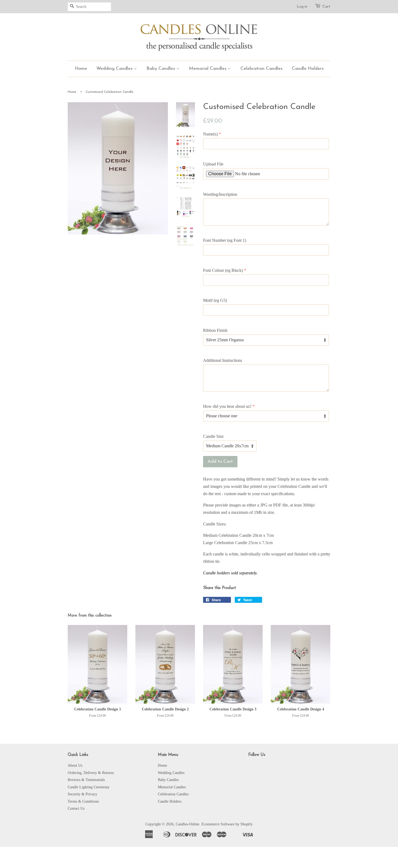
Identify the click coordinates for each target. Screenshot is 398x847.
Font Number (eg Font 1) (224, 240)
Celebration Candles (261, 68)
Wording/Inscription (220, 194)
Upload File (213, 164)
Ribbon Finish (215, 330)
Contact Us (76, 808)
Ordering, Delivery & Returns (91, 773)
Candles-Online (187, 824)
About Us (75, 765)
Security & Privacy (82, 794)
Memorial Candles (208, 68)
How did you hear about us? (227, 406)
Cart (326, 7)
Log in (302, 7)
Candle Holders (308, 68)
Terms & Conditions (83, 801)
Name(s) (210, 134)
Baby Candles (161, 68)
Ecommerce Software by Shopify (227, 824)
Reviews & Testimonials (86, 780)
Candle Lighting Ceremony (88, 787)
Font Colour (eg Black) (223, 270)
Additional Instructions (222, 360)
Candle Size (213, 436)
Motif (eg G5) (215, 300)
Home (81, 68)
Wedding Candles (115, 68)
